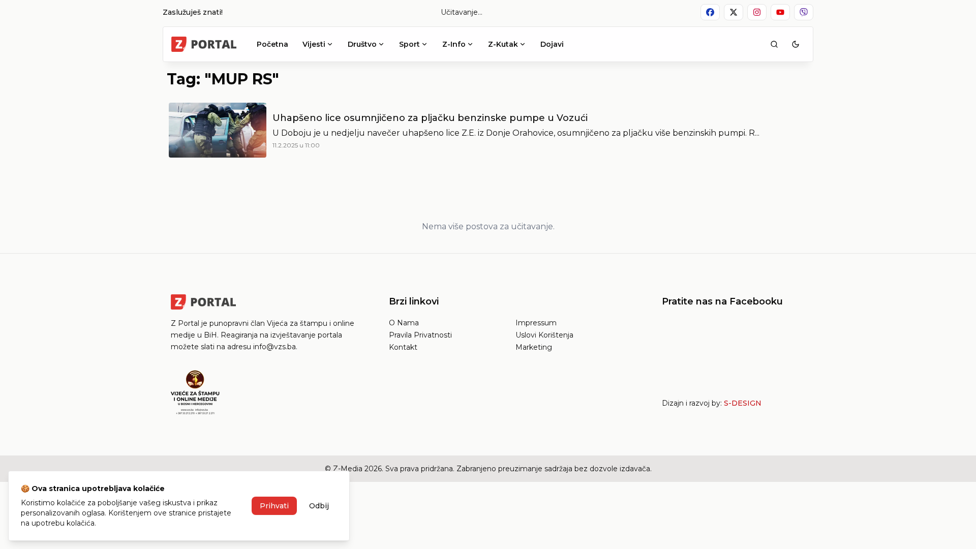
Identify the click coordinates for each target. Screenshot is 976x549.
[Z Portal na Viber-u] (803, 12)
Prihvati (274, 505)
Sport (409, 44)
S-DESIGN (742, 403)
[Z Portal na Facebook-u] (710, 12)
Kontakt (403, 347)
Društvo (362, 44)
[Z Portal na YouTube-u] (780, 12)
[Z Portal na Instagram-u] (757, 12)
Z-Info (454, 44)
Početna (272, 44)
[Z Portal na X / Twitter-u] (733, 12)
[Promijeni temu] (795, 44)
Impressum (536, 322)
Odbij (319, 505)
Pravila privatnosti (420, 335)
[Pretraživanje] (774, 44)
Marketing (533, 347)
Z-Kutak (503, 44)
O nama (404, 322)
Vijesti (313, 44)
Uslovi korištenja (544, 335)
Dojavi (552, 44)
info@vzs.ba (274, 346)
